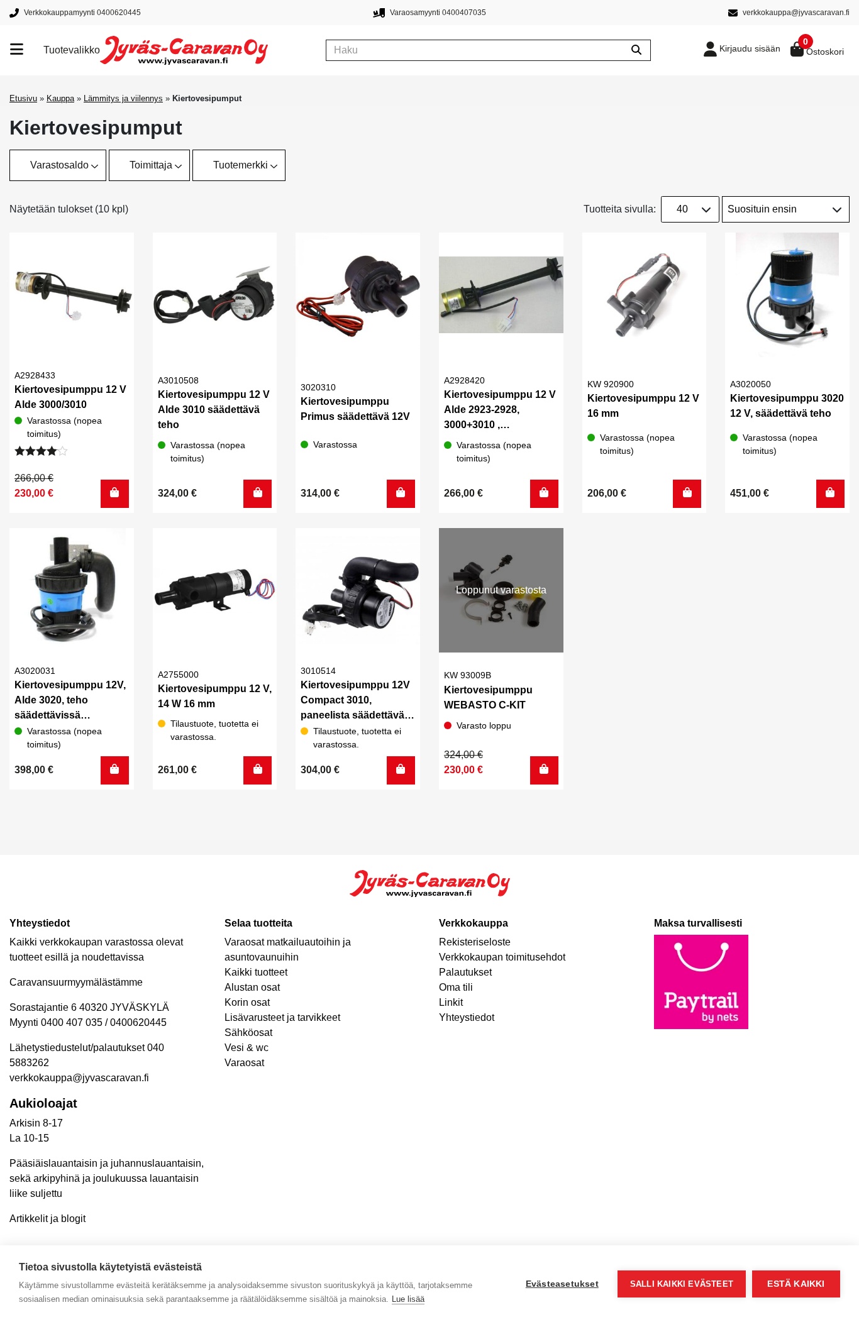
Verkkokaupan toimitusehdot (502, 957)
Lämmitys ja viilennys (123, 98)
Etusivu (23, 98)
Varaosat (244, 1062)
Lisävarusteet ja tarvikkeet (282, 1017)
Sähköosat (248, 1032)
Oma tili (456, 987)
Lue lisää (408, 1299)
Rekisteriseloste (475, 942)
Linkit (451, 1002)
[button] (115, 494)
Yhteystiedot (466, 1017)
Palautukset (465, 972)
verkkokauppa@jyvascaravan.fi (79, 1077)
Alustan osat (252, 987)
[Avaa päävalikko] (26, 50)
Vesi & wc (246, 1047)
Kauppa (60, 98)
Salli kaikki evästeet (681, 1284)
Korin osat (247, 1002)
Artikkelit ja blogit (47, 1218)
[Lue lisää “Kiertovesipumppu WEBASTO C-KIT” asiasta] (544, 770)
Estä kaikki (795, 1284)
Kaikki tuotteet (255, 972)
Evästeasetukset (562, 1284)
